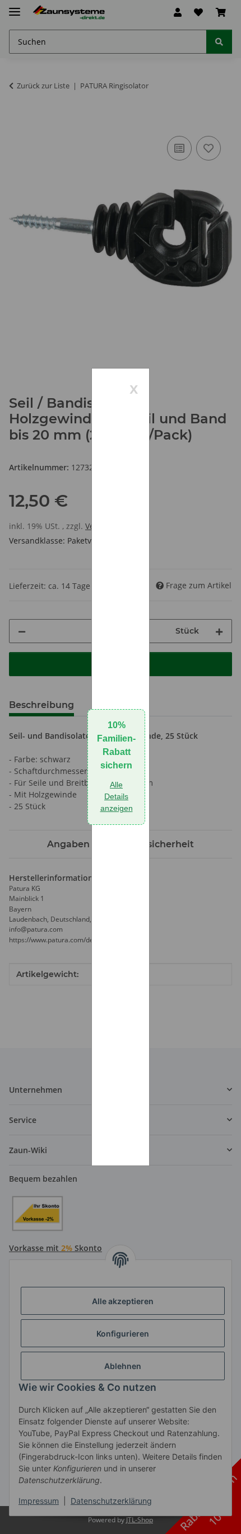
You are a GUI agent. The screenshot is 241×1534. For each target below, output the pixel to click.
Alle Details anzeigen (116, 796)
